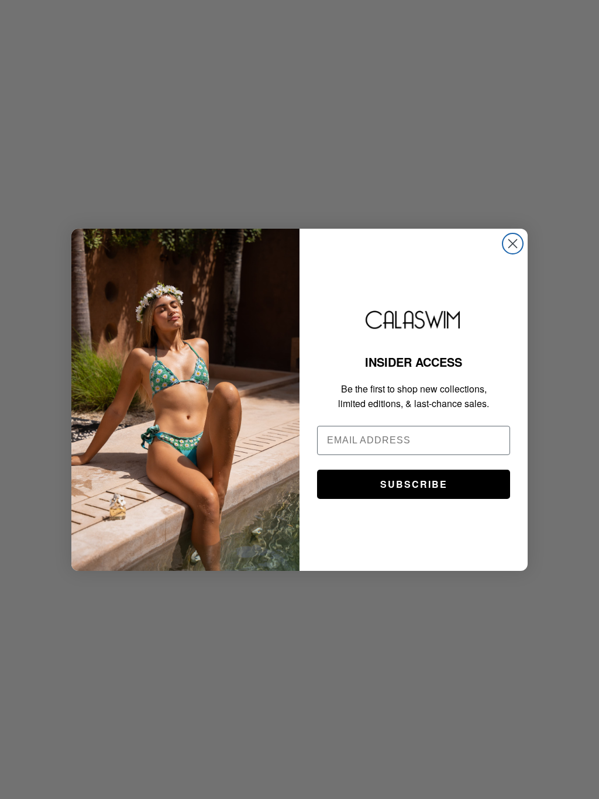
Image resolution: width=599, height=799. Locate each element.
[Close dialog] (512, 243)
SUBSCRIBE (413, 484)
